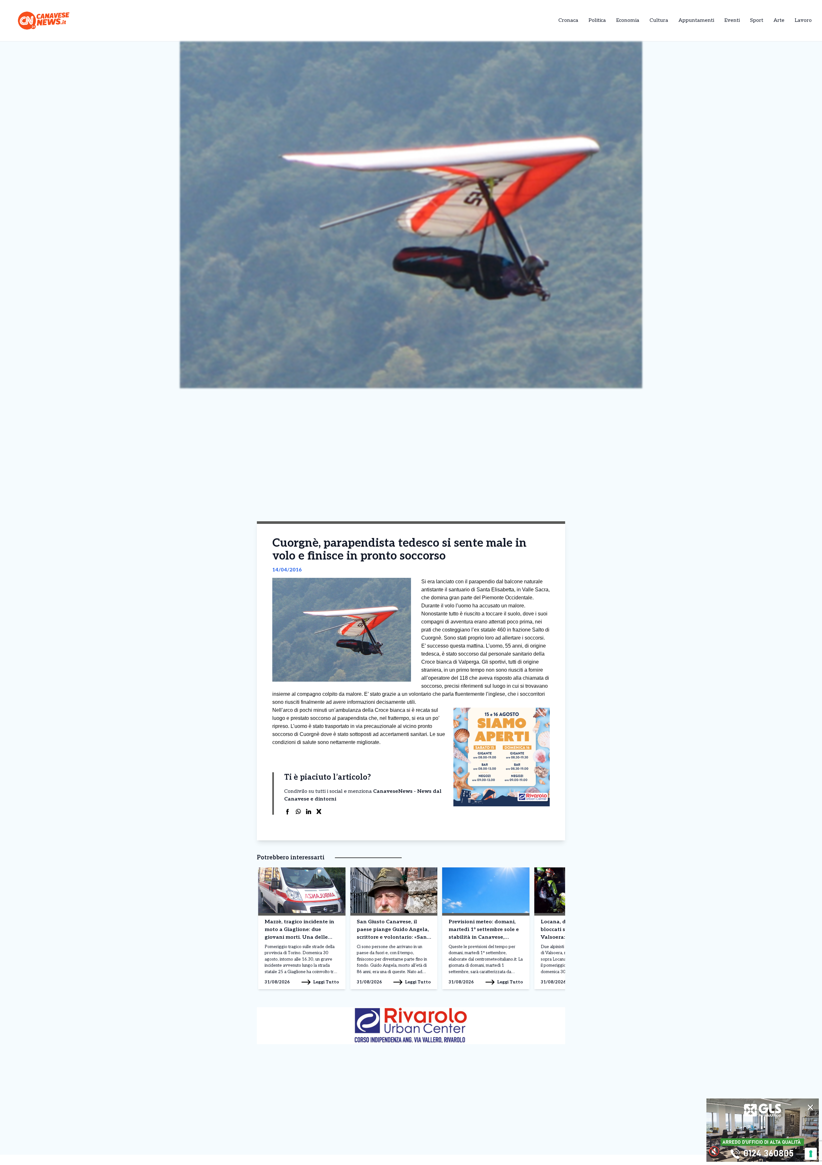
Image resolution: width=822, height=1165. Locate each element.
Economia (627, 20)
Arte (779, 20)
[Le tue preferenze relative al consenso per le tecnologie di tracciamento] (811, 1154)
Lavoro (803, 20)
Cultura (659, 20)
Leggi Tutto (326, 982)
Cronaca (568, 20)
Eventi (732, 20)
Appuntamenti (696, 20)
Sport (756, 20)
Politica (597, 20)
